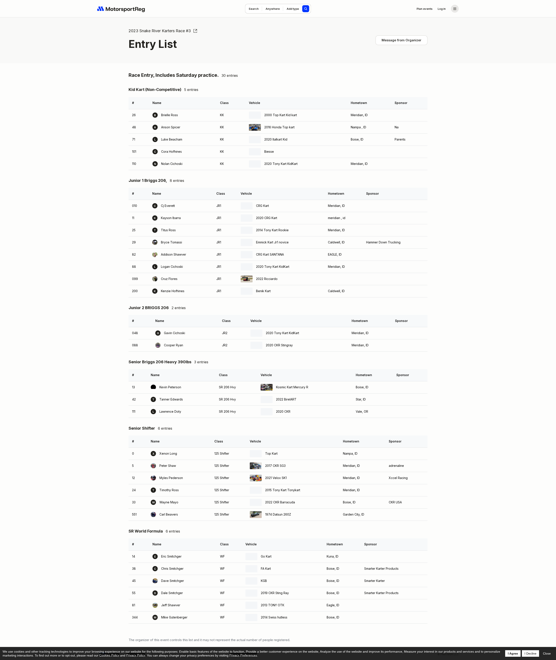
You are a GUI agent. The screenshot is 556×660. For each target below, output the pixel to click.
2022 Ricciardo (267, 279)
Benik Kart (263, 291)
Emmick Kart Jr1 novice (272, 242)
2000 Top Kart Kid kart (280, 115)
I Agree (513, 653)
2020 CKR (283, 411)
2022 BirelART (286, 399)
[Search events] (305, 8)
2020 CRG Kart (266, 218)
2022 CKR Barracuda (280, 502)
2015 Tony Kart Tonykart (282, 490)
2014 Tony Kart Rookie (272, 230)
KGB (264, 581)
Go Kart (266, 556)
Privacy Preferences (243, 655)
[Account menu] (455, 9)
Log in (442, 8)
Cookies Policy (109, 655)
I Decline (530, 653)
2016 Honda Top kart (279, 127)
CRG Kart (262, 206)
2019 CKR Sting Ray (275, 593)
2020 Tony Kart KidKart (281, 164)
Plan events (424, 8)
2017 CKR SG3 (275, 465)
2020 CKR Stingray (279, 345)
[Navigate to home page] (121, 8)
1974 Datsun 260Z (278, 514)
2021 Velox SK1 (276, 478)
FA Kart (266, 568)
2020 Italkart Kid (275, 139)
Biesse (269, 151)
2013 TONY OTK (272, 605)
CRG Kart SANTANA (270, 254)
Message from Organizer (401, 40)
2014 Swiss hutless (274, 617)
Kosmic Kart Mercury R (292, 387)
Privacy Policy (135, 655)
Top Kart (271, 453)
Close (547, 653)
